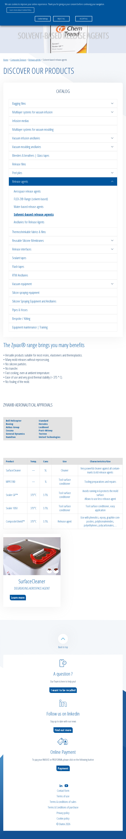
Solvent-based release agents (34, 214)
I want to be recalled (63, 690)
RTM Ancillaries (20, 275)
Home (5, 59)
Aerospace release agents (27, 191)
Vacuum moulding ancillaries (26, 147)
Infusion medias (20, 121)
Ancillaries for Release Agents (29, 222)
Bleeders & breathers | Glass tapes (30, 155)
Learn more (18, 598)
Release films (19, 164)
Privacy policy (63, 813)
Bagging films (19, 103)
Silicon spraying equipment (25, 292)
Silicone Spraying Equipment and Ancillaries (34, 301)
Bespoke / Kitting (21, 318)
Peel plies (17, 173)
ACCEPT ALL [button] (84, 18)
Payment (63, 768)
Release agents (34, 59)
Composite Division (18, 59)
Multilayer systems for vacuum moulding (32, 129)
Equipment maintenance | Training (30, 327)
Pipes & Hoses (20, 310)
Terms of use (63, 796)
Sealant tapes (19, 258)
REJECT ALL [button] (61, 18)
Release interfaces (21, 249)
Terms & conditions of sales (63, 802)
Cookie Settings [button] (43, 18)
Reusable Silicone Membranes (28, 240)
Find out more (63, 730)
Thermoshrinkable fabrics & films (29, 232)
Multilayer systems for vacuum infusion (32, 112)
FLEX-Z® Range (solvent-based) (31, 199)
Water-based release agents (28, 206)
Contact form (63, 791)
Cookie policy (63, 818)
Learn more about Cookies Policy (20, 10)
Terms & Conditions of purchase (63, 807)
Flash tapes (18, 266)
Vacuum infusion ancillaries (26, 138)
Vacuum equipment (22, 284)
